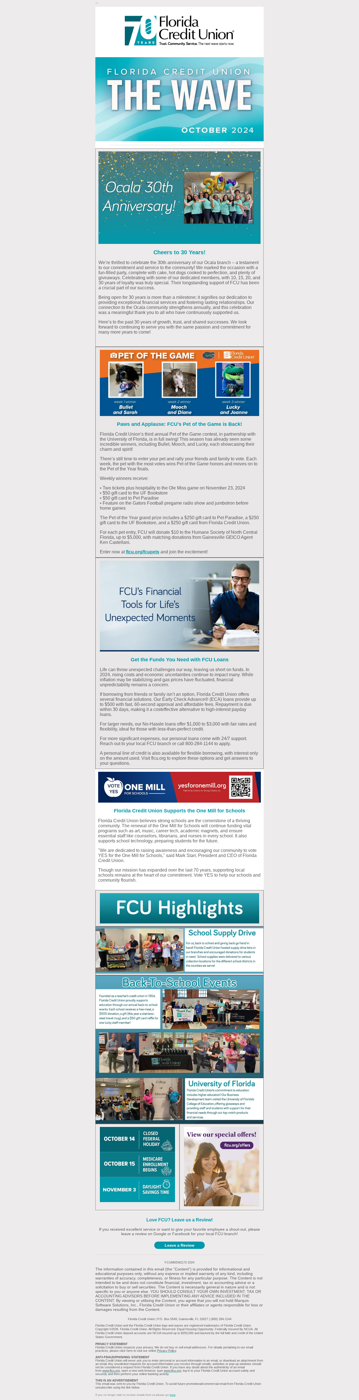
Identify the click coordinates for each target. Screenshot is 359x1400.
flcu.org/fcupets (142, 551)
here (173, 1394)
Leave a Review (179, 1245)
